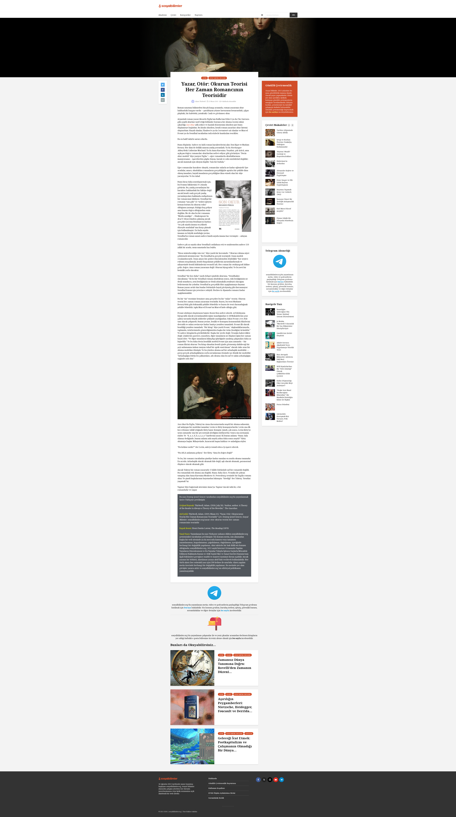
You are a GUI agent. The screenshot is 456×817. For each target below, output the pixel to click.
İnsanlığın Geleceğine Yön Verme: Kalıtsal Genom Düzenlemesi (285, 313)
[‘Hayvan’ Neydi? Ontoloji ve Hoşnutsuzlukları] (270, 154)
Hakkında (212, 778)
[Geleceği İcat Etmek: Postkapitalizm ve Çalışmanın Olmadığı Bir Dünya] (192, 746)
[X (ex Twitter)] (264, 779)
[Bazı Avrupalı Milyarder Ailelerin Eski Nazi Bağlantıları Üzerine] (270, 357)
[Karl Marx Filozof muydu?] (270, 211)
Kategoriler (185, 15)
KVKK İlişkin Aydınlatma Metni (221, 793)
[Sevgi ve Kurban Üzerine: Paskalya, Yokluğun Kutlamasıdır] (270, 142)
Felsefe (228, 655)
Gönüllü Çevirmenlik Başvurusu (222, 783)
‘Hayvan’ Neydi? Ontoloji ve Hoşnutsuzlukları (284, 153)
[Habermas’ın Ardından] (270, 163)
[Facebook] (258, 779)
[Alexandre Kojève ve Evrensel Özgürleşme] (270, 173)
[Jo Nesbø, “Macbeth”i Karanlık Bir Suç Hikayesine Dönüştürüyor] (270, 323)
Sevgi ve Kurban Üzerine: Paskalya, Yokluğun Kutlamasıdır (284, 143)
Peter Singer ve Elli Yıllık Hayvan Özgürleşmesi (285, 182)
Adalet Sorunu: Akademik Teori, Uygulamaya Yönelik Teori (285, 346)
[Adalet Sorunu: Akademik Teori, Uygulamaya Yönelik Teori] (270, 345)
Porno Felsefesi (283, 404)
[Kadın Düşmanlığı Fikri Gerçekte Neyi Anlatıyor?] (270, 383)
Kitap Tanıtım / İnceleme (218, 78)
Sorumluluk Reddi (216, 798)
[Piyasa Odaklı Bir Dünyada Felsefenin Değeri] (270, 220)
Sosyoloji (249, 733)
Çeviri (173, 15)
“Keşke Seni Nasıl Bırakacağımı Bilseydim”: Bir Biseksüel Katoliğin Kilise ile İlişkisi (285, 395)
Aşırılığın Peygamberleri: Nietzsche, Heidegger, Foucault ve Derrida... (235, 705)
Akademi (162, 15)
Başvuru (198, 15)
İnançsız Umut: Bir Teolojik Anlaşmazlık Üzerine (285, 201)
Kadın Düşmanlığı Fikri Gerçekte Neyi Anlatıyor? (285, 383)
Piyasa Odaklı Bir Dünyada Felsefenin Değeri (285, 220)
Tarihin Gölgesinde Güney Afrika (285, 131)
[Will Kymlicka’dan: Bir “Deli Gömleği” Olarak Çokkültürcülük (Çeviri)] (270, 368)
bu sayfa (225, 610)
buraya (187, 607)
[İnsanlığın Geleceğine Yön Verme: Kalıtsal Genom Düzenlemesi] (270, 312)
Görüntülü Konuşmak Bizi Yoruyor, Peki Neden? (283, 417)
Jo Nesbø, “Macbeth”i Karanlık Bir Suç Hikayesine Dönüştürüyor (285, 325)
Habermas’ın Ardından (282, 162)
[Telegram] (281, 779)
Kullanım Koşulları (216, 788)
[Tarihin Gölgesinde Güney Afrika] (270, 132)
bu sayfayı (273, 112)
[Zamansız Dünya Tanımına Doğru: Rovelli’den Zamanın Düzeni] (192, 667)
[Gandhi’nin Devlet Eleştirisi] (270, 335)
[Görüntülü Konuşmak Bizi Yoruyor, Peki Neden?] (270, 416)
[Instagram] (270, 779)
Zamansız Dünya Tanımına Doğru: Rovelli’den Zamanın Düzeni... (234, 666)
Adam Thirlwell (200, 101)
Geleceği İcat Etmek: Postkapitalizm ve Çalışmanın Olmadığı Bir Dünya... (235, 744)
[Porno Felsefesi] (270, 407)
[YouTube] (275, 779)
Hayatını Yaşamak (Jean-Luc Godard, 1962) (284, 191)
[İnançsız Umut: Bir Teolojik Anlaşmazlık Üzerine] (270, 201)
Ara (293, 15)
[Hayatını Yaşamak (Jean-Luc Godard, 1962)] (270, 192)
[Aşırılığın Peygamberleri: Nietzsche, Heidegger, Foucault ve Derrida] (192, 707)
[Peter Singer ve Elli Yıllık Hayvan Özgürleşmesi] (270, 182)
